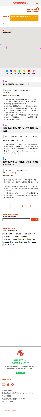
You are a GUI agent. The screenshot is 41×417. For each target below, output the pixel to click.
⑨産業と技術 (6, 239)
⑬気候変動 (6, 242)
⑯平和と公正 (32, 242)
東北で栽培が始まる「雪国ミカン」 (16, 84)
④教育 (25, 233)
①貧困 (5, 233)
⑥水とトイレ (6, 236)
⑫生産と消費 (31, 239)
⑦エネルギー (15, 236)
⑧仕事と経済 (24, 236)
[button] (6, 48)
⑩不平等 (14, 239)
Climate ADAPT (32, 136)
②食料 (10, 233)
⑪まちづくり (22, 239)
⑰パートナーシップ (8, 244)
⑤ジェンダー (32, 233)
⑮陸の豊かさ (23, 242)
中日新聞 (8, 92)
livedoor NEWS (10, 172)
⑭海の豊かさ (14, 242)
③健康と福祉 (17, 233)
